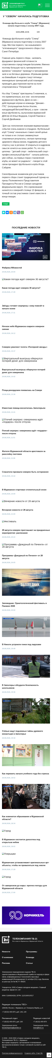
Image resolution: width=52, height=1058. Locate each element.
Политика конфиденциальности (12, 1053)
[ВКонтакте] (7, 212)
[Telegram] (14, 212)
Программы (31, 951)
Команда (30, 957)
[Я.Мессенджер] (3, 212)
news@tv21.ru (38, 1028)
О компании (7, 957)
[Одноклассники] (11, 212)
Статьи (29, 963)
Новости (6, 951)
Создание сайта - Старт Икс (34, 1053)
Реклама (6, 963)
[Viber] (18, 212)
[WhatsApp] (22, 212)
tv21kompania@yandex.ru (11, 1028)
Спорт (5, 204)
